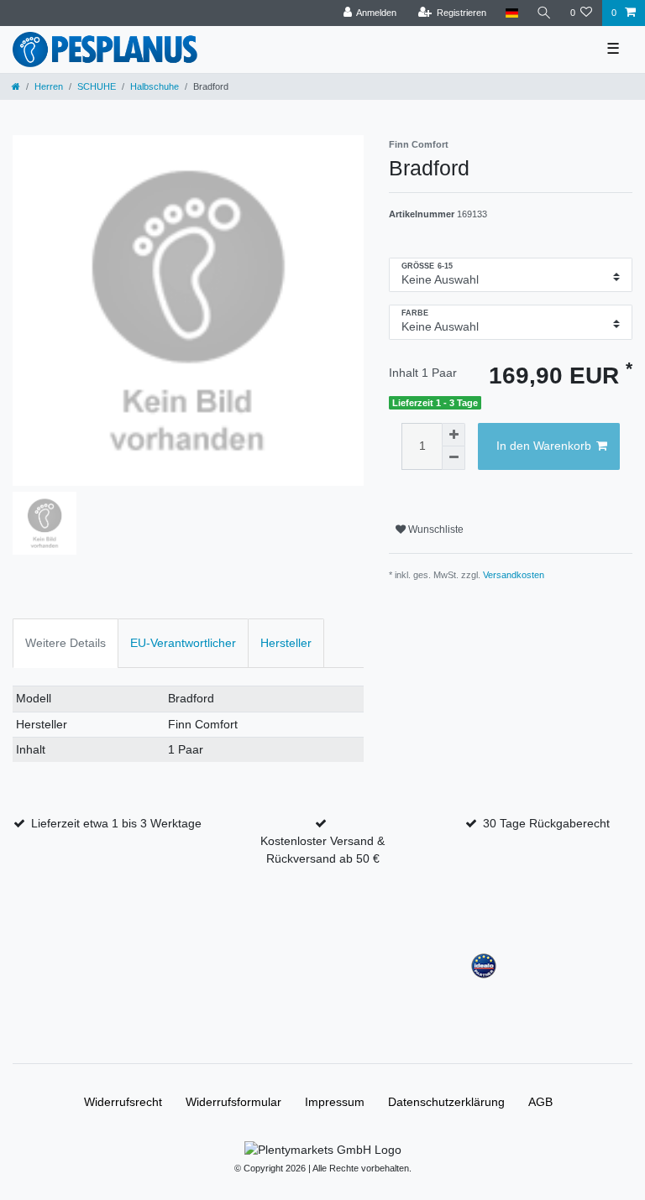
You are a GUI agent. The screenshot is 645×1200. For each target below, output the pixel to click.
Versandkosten (513, 575)
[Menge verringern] (453, 458)
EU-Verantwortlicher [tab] (183, 643)
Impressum (334, 1102)
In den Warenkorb (543, 445)
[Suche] (544, 13)
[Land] (511, 13)
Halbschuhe (154, 86)
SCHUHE (96, 86)
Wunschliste (435, 529)
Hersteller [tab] (286, 643)
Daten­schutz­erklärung (446, 1102)
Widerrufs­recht (123, 1102)
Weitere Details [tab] (65, 643)
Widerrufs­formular (233, 1102)
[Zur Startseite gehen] (16, 86)
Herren (48, 86)
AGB (540, 1102)
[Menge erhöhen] (453, 434)
